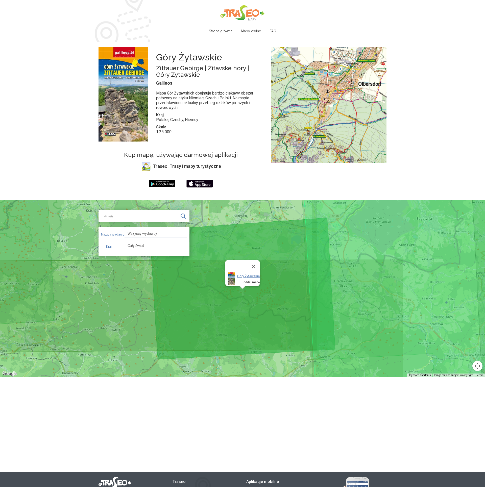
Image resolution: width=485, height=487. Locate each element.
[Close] (254, 266)
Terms (479, 375)
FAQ (273, 31)
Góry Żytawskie (248, 276)
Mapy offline (251, 31)
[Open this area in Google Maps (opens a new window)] (9, 373)
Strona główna (220, 31)
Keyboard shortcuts (419, 375)
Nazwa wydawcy (111, 234)
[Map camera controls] (477, 366)
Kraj (109, 246)
